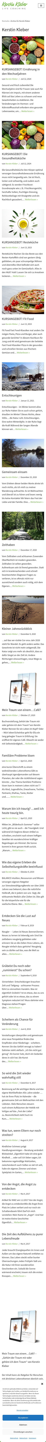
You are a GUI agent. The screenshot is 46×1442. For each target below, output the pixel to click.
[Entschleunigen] (23, 376)
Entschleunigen (12, 395)
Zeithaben (8, 545)
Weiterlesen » (27, 111)
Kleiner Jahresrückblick (17, 629)
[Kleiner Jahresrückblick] (23, 610)
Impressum (32, 1438)
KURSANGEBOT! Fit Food (18, 319)
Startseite (5, 21)
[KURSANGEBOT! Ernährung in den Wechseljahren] (23, 50)
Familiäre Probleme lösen (18, 755)
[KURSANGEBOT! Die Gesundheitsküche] (23, 135)
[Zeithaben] (23, 526)
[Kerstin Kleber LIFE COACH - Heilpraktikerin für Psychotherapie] (14, 5)
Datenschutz (14, 1438)
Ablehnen (23, 1425)
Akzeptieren (23, 1418)
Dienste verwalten (22, 1410)
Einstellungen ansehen (23, 1432)
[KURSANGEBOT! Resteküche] (23, 223)
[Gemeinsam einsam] (23, 453)
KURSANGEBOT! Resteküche (20, 242)
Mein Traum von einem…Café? (21, 710)
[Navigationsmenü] (41, 5)
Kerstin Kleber (12, 79)
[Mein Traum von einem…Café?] (23, 688)
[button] (42, 1384)
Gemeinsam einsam (14, 472)
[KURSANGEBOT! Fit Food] (23, 300)
